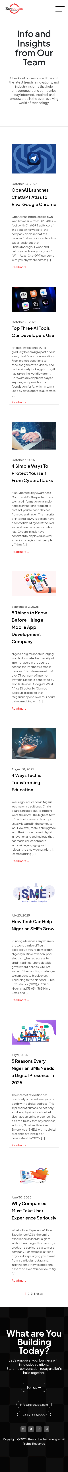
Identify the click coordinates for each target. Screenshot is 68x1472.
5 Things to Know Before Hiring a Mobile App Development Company (29, 627)
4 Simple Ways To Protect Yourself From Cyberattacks (32, 473)
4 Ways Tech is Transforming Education (26, 782)
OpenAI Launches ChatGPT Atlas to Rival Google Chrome (34, 197)
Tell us (32, 1387)
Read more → (21, 267)
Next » (38, 1293)
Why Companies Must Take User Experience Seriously (34, 1210)
